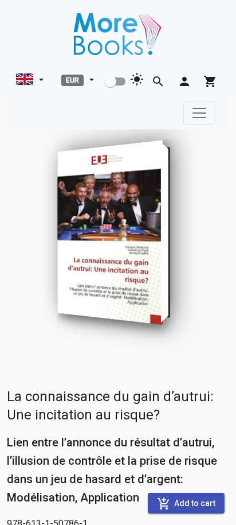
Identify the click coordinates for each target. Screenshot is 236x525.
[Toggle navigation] (199, 113)
